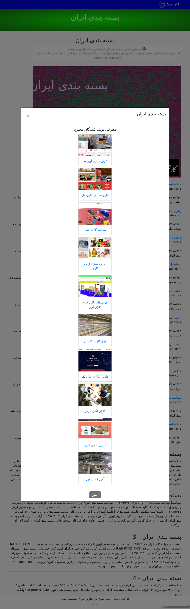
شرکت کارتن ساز (95, 229)
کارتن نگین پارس (95, 411)
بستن (95, 495)
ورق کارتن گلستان (95, 341)
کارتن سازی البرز (95, 445)
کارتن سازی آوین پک (95, 161)
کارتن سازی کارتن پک (95, 195)
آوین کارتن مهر (95, 479)
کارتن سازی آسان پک (95, 376)
